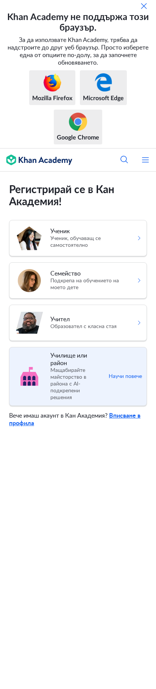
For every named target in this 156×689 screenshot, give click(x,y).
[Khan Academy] (36, 160)
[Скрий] (144, 6)
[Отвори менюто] (145, 159)
